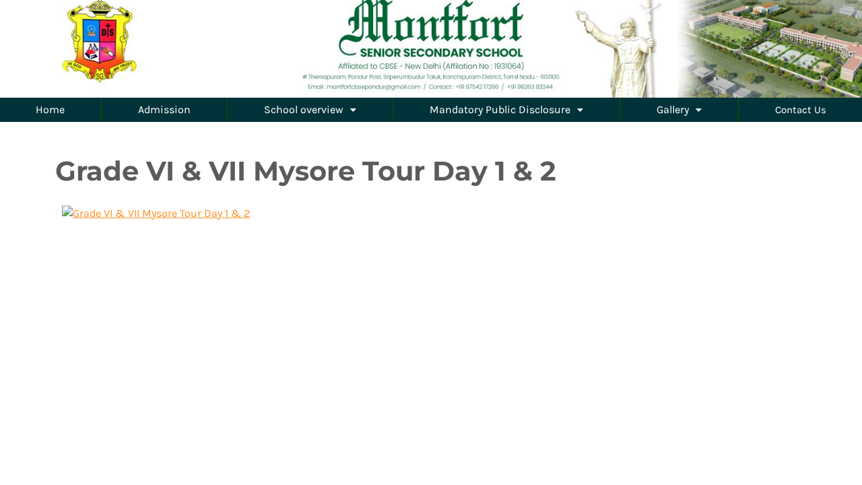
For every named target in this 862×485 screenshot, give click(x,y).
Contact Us (800, 110)
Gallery (673, 109)
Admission (164, 109)
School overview (303, 109)
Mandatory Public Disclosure (500, 109)
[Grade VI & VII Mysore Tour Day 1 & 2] (156, 211)
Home (50, 109)
